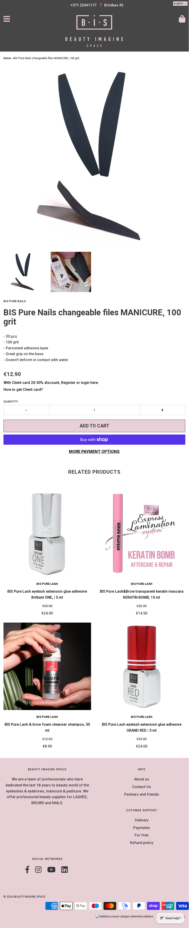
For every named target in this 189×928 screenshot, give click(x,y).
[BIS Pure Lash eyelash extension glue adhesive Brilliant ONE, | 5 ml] (47, 533)
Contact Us (141, 787)
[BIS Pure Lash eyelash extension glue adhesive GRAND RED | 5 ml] (142, 666)
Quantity (10, 401)
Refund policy (141, 843)
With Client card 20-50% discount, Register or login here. (51, 382)
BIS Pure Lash (47, 584)
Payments (141, 828)
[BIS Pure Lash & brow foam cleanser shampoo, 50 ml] (47, 666)
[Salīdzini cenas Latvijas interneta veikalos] (124, 916)
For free (141, 835)
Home (7, 58)
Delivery (141, 820)
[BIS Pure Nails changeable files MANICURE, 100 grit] (23, 272)
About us (141, 779)
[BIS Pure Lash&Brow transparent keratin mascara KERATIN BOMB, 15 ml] (142, 533)
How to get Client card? (23, 389)
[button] (180, 3)
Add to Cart (94, 426)
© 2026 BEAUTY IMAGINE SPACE (24, 896)
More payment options (94, 451)
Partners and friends (141, 794)
